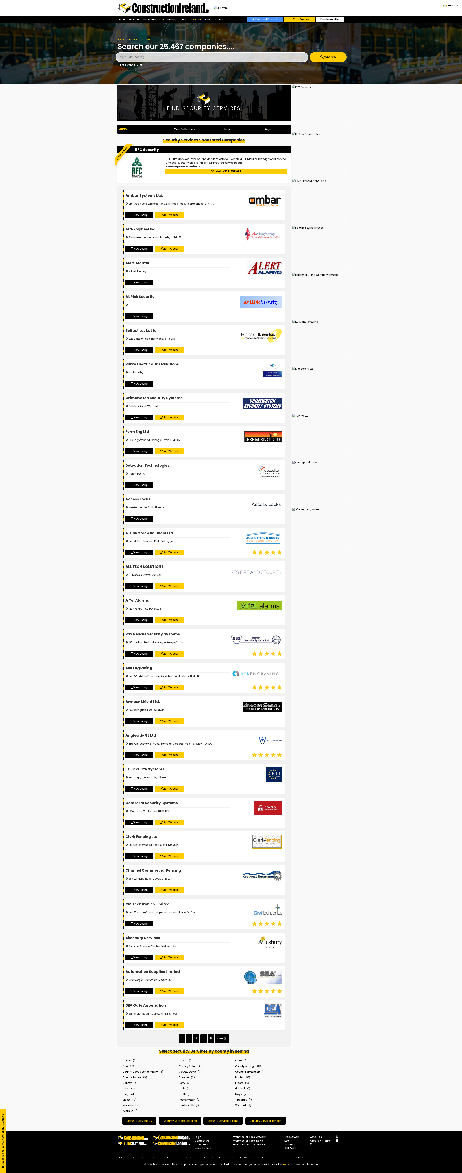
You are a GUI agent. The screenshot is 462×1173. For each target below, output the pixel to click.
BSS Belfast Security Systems (152, 634)
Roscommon (187, 1100)
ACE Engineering (140, 229)
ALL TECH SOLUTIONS (144, 566)
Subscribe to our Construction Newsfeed (3, 1140)
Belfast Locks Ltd (141, 330)
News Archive (203, 1148)
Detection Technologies (147, 465)
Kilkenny (128, 1088)
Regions (269, 129)
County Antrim (188, 1066)
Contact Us (202, 1141)
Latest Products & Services (250, 1144)
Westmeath (186, 1105)
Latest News (202, 1144)
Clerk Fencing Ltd (141, 836)
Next (220, 1038)
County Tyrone (132, 1077)
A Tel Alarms (137, 600)
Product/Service (131, 64)
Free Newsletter (330, 19)
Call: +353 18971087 (228, 171)
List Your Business (299, 19)
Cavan (183, 1060)
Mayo (238, 1094)
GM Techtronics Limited (147, 904)
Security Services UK (139, 1121)
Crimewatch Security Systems (153, 397)
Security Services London (265, 1121)
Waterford (129, 1105)
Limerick (240, 1088)
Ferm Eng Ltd (137, 431)
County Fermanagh (247, 1072)
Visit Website (171, 215)
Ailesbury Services (142, 937)
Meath (127, 1100)
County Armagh (245, 1066)
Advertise (195, 19)
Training (171, 19)
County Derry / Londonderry (140, 1072)
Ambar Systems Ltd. (144, 195)
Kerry (182, 1083)
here (286, 1164)
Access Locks (137, 499)
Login (198, 1137)
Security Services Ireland (223, 1121)
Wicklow (128, 1111)
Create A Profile (320, 1141)
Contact (218, 19)
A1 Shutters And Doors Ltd (149, 532)
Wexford (240, 1105)
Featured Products (267, 19)
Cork (125, 1066)
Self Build (133, 19)
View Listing (140, 215)
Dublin (239, 1077)
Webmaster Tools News (248, 1141)
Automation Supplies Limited (152, 971)
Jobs (207, 19)
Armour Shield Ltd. (142, 701)
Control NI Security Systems (151, 802)
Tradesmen (149, 19)
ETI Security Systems (144, 769)
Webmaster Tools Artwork (249, 1137)
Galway (127, 1083)
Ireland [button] (452, 5)
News (183, 19)
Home (121, 19)
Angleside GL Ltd (140, 735)
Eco (161, 19)
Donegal (184, 1077)
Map (227, 129)
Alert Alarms (137, 262)
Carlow (127, 1060)
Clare (238, 1060)
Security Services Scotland (180, 1121)
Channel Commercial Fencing (153, 870)
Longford (128, 1094)
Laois (182, 1088)
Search (330, 57)
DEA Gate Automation (145, 1005)
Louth (182, 1094)
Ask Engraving (138, 667)
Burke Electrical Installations (152, 364)
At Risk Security (140, 296)
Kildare (239, 1083)
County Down (187, 1072)
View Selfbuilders (184, 129)
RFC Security (147, 149)
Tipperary (241, 1100)
